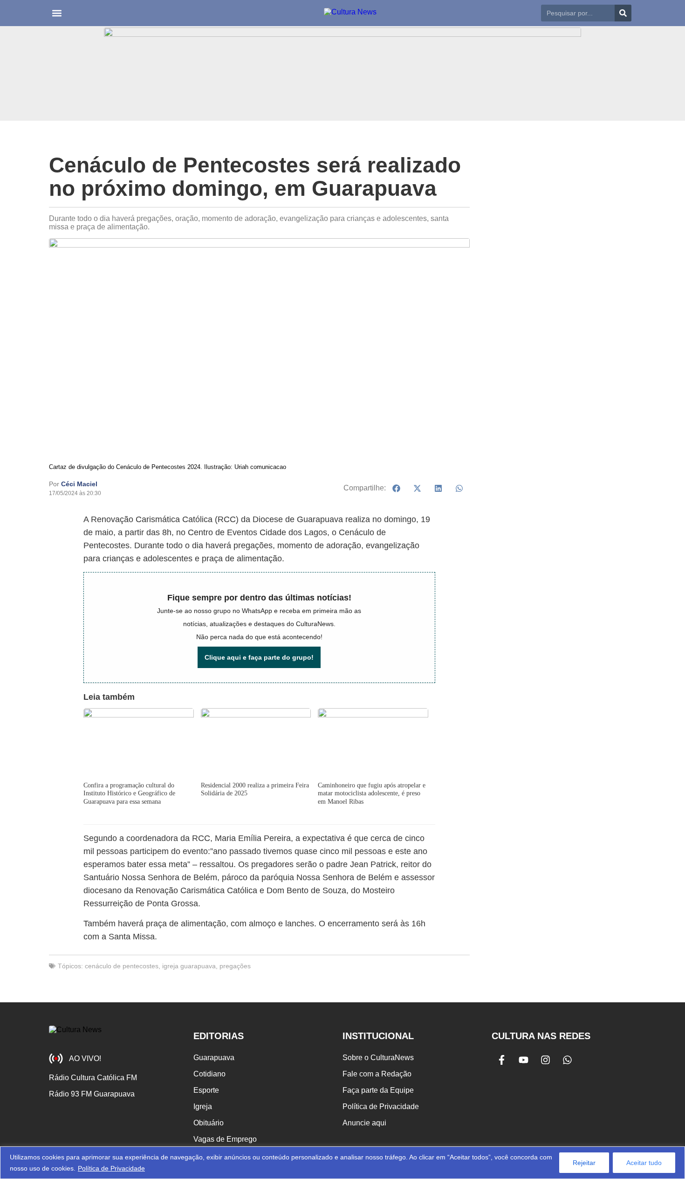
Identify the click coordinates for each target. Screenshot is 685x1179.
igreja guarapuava (189, 966)
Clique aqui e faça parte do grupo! (259, 657)
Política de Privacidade (111, 1168)
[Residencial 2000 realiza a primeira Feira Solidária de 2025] (256, 743)
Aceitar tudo (644, 1162)
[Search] (623, 13)
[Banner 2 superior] (342, 73)
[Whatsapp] (567, 1059)
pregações (235, 966)
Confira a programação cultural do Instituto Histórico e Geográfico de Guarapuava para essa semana (129, 793)
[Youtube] (523, 1059)
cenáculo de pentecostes (121, 966)
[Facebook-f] (501, 1059)
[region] (342, 1162)
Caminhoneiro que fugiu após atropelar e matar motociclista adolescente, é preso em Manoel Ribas (371, 793)
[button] (56, 13)
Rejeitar (584, 1162)
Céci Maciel (79, 484)
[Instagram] (545, 1059)
